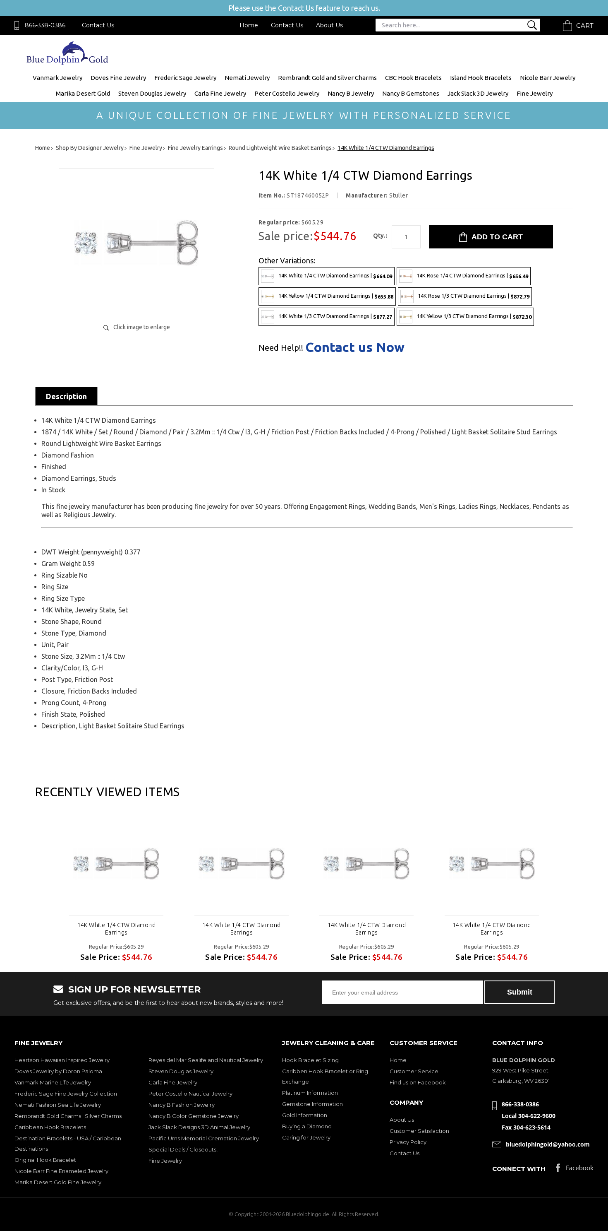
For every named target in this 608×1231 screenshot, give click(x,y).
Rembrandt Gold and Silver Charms (327, 77)
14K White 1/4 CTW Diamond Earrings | (335, 275)
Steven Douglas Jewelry (152, 93)
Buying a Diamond (307, 1126)
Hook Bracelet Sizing (310, 1060)
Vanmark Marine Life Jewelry (52, 1082)
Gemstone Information (312, 1104)
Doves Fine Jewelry (118, 77)
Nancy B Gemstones (410, 93)
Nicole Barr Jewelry (547, 77)
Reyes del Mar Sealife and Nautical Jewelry (205, 1060)
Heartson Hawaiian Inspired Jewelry (62, 1060)
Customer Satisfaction (419, 1130)
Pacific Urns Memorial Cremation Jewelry (203, 1138)
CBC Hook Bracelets (413, 77)
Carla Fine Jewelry (220, 93)
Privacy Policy (408, 1142)
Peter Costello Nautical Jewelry (190, 1093)
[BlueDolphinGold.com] (68, 63)
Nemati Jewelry (247, 77)
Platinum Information (310, 1092)
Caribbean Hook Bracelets (50, 1127)
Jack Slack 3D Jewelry (478, 93)
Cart (585, 25)
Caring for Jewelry (306, 1137)
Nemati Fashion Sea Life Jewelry (57, 1104)
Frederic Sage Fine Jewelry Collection (65, 1093)
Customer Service (414, 1071)
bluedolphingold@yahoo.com (548, 1144)
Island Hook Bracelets (481, 77)
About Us (329, 25)
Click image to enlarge (141, 327)
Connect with (519, 1169)
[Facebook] (575, 1170)
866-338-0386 (45, 25)
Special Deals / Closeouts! (183, 1149)
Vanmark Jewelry (57, 77)
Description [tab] (66, 396)
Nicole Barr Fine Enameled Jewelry (61, 1171)
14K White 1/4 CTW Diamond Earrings (116, 929)
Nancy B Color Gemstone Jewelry (193, 1116)
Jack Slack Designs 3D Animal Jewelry (199, 1127)
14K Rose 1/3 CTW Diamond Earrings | (473, 296)
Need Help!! (281, 348)
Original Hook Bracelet (45, 1159)
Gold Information (304, 1115)
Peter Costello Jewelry (286, 93)
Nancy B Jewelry (351, 93)
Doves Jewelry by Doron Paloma (58, 1071)
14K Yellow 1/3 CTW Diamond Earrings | (474, 316)
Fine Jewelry (535, 93)
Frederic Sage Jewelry (185, 77)
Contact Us (98, 25)
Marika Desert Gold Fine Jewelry (57, 1182)
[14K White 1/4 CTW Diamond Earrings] (136, 302)
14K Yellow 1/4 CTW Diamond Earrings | (335, 296)
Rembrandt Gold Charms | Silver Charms (68, 1116)
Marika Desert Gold (83, 93)
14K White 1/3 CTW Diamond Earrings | (335, 316)
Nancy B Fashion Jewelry (181, 1104)
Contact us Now (355, 347)
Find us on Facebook (418, 1082)
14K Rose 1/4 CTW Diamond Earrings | (472, 275)
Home (248, 25)
